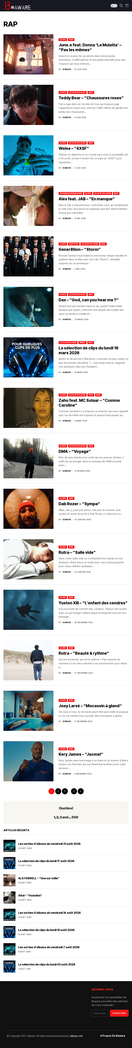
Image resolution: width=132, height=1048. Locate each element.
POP (91, 395)
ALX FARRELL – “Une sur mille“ (38, 878)
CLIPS (63, 40)
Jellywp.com (76, 1035)
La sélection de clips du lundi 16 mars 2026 (88, 350)
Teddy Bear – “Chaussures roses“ (91, 97)
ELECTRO (73, 244)
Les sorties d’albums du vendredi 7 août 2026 (49, 947)
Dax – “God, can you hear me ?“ (89, 300)
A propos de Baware (112, 1035)
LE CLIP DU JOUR (77, 92)
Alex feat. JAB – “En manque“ (87, 198)
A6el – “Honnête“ (30, 895)
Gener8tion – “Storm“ (80, 249)
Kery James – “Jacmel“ (81, 754)
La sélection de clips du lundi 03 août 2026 (46, 964)
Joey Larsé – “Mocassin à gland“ (90, 705)
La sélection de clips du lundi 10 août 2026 (46, 930)
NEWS (82, 342)
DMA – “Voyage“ (75, 451)
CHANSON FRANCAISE (71, 193)
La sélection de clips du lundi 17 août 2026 (46, 861)
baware (67, 69)
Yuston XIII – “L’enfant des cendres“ (93, 603)
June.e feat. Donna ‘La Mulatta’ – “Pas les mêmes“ (90, 47)
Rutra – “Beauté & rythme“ (84, 653)
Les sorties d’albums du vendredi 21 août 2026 (49, 843)
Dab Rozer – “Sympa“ (79, 503)
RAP (71, 40)
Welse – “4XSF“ (74, 148)
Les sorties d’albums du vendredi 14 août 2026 (49, 912)
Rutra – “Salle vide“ (77, 552)
